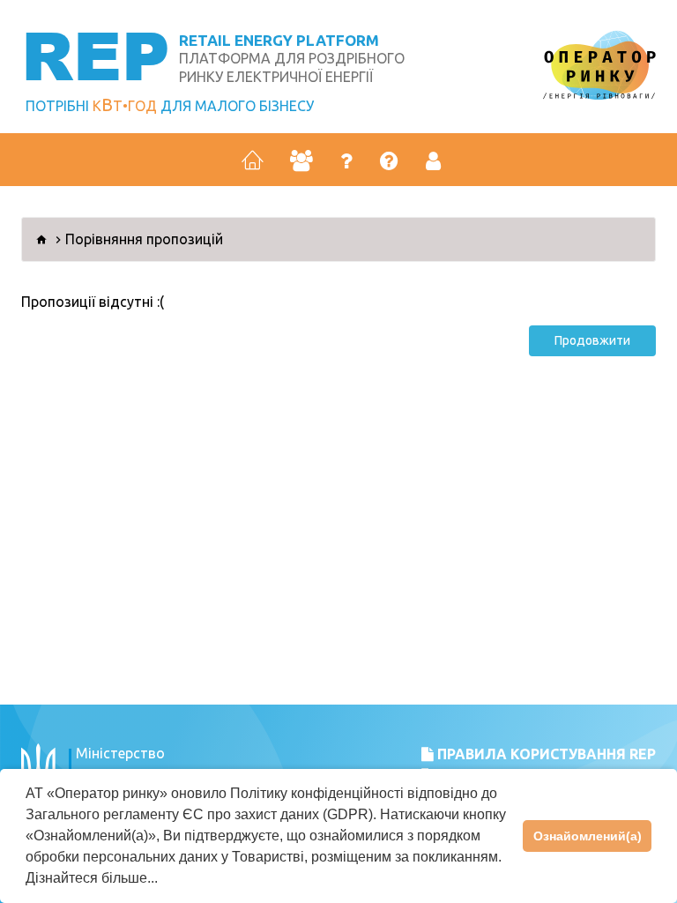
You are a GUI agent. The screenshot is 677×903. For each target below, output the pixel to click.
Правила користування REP (545, 754)
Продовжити (592, 340)
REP (95, 54)
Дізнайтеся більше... (92, 877)
